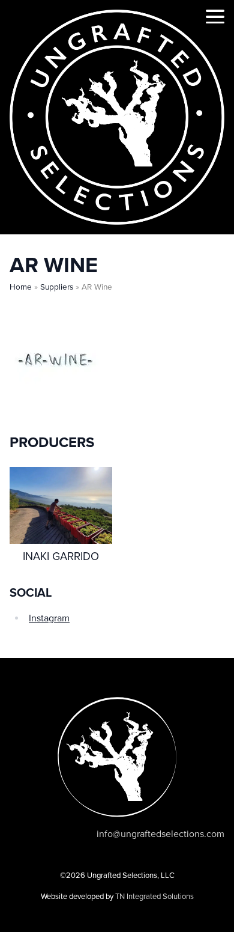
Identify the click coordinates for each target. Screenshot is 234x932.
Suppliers (56, 287)
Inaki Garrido (61, 556)
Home (21, 287)
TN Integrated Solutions (154, 896)
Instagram (49, 618)
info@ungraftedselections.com (160, 834)
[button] (215, 18)
